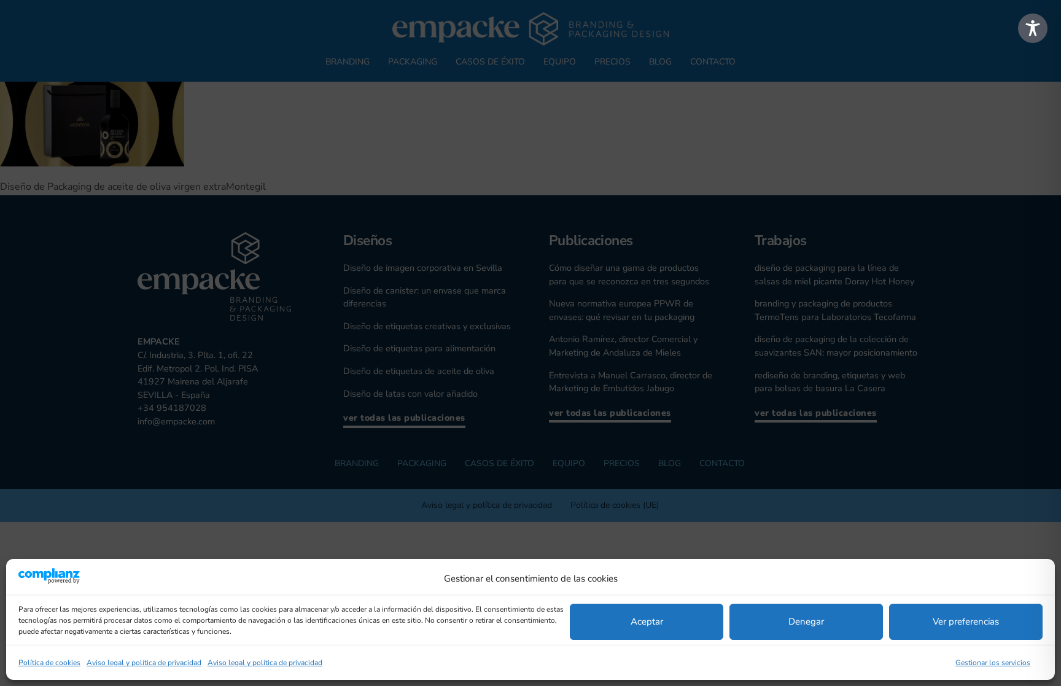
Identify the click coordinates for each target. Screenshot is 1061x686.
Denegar (806, 621)
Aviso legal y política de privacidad (144, 663)
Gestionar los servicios (992, 663)
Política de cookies (49, 663)
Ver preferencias (966, 621)
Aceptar (647, 621)
